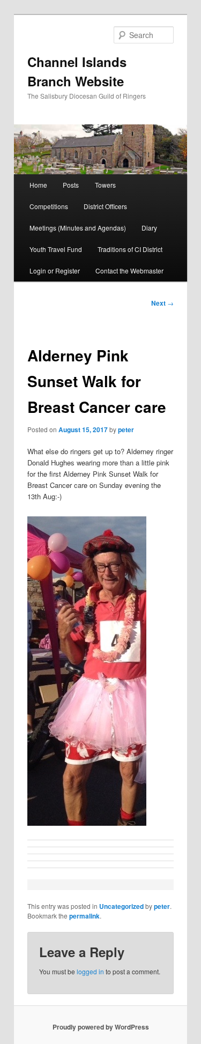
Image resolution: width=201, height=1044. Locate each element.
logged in (90, 971)
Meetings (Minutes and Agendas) (77, 227)
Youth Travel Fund (55, 249)
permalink (84, 916)
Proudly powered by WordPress (101, 1027)
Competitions (48, 206)
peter (126, 429)
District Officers (105, 206)
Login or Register (54, 270)
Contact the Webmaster (129, 270)
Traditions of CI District (130, 249)
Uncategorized (121, 906)
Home (38, 184)
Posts (71, 184)
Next (162, 303)
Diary (149, 227)
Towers (105, 184)
